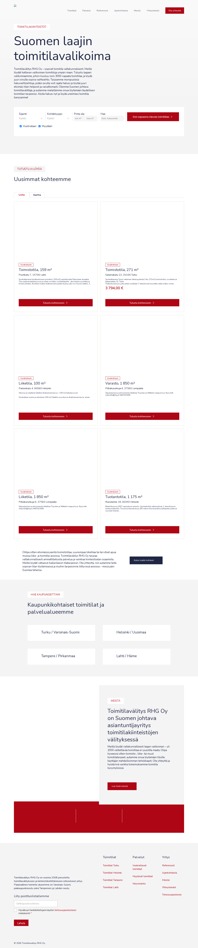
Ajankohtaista (169, 872)
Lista (22, 195)
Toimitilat (109, 857)
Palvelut (138, 857)
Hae (103, 114)
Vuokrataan (29, 126)
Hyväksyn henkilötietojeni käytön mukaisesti (47, 912)
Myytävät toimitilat (143, 876)
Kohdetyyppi (54, 114)
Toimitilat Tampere (113, 880)
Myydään (47, 126)
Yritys (166, 857)
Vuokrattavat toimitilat (139, 867)
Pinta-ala (79, 114)
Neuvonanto (139, 883)
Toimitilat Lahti (110, 887)
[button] (146, 560)
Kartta (37, 195)
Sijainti (23, 114)
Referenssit (168, 865)
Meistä (166, 880)
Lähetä (21, 923)
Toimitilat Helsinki (112, 872)
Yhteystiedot (169, 887)
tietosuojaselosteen (65, 910)
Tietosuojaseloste (172, 894)
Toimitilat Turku (111, 865)
